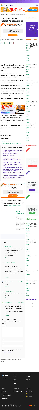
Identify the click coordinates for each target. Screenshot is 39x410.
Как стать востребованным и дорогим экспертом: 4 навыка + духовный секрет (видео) (34, 82)
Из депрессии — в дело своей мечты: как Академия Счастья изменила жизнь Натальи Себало (12, 159)
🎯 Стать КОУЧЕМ (29, 391)
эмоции (2, 361)
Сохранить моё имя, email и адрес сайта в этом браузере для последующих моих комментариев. (11, 350)
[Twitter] (17, 2)
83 (36, 283)
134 (36, 258)
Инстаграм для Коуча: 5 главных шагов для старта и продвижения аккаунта (34, 45)
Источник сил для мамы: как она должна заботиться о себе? (34, 224)
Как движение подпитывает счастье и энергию (13, 167)
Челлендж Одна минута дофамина (10, 153)
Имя (3, 339)
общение (9, 359)
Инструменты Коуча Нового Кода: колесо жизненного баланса (33, 65)
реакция (19, 359)
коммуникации (3, 359)
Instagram (9, 205)
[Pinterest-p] (24, 2)
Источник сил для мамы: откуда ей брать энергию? (34, 256)
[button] (1, 43)
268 (36, 242)
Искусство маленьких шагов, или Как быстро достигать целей (34, 281)
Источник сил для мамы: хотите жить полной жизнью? (33, 240)
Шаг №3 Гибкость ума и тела (9, 155)
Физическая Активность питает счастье (11, 162)
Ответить (7, 257)
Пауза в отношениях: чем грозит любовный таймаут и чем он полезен (34, 102)
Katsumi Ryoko (8, 302)
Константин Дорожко (10, 262)
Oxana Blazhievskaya (9, 281)
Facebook (14, 205)
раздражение (14, 359)
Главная (2, 14)
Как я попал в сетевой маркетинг (34, 271)
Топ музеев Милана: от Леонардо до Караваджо (13, 175)
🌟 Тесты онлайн (29, 396)
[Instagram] (21, 2)
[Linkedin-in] (22, 2)
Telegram (19, 205)
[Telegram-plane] (19, 2)
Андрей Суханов (8, 246)
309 (36, 226)
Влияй (7, 14)
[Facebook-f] (16, 2)
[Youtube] (14, 2)
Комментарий (4, 325)
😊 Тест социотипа (29, 393)
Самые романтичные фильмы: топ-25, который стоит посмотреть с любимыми (33, 124)
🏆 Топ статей (28, 388)
